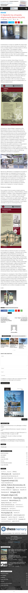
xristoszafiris (4, 19)
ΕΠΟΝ (3, 487)
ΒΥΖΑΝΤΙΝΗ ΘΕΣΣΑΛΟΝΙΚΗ (6, 462)
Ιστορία (15, 492)
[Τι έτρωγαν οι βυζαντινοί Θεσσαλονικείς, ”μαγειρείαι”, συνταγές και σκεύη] (4, 557)
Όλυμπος (9, 471)
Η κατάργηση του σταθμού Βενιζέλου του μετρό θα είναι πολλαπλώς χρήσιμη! (14, 346)
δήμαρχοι (4, 517)
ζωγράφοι (21, 517)
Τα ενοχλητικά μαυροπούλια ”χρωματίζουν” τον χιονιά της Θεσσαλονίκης (22, 346)
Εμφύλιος (16, 489)
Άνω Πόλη (3, 471)
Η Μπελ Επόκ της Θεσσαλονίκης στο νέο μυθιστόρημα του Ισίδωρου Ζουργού (14, 426)
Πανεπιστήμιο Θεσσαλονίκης (7, 506)
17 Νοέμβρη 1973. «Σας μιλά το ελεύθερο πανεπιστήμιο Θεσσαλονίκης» (11, 437)
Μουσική (15, 502)
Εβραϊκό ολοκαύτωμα (21, 487)
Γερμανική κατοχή (9, 480)
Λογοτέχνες (20, 498)
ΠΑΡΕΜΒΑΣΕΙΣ (6, 11)
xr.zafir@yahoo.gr (16, 542)
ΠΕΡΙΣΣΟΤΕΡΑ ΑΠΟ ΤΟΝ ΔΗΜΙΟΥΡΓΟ (18, 336)
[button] (26, 8)
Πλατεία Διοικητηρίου (19, 506)
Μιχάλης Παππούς (6, 502)
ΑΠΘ (14, 471)
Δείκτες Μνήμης (8, 307)
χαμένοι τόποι (15, 521)
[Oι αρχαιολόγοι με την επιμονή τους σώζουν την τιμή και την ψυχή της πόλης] (5, 341)
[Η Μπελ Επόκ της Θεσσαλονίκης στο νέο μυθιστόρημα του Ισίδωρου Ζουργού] (4, 551)
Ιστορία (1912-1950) (4, 459)
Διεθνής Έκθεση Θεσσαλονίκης (13, 485)
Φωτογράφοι (6, 513)
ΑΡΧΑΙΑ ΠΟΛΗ (3, 343)
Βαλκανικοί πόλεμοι (7, 478)
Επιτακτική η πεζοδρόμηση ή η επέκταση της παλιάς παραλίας (6, 320)
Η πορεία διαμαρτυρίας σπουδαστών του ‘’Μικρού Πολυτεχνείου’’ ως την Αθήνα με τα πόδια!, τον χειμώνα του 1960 (13, 433)
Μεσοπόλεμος (14, 500)
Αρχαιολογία (16, 474)
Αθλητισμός (6, 474)
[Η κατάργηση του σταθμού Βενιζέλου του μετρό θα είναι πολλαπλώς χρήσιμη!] (14, 341)
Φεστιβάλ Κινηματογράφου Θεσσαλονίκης (10, 510)
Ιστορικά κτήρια (9, 495)
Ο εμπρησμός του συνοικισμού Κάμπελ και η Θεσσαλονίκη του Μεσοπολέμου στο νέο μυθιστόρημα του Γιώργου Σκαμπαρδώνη (13, 440)
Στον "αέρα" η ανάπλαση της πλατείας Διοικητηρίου (21, 319)
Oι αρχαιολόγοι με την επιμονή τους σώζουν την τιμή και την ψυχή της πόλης (5, 346)
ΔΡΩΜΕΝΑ (21, 343)
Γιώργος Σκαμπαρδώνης (7, 482)
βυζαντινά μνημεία (6, 515)
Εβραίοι (10, 487)
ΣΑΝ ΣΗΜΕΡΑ (3, 455)
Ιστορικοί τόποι (15, 307)
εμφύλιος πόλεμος (12, 517)
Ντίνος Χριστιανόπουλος (7, 504)
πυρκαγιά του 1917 (12, 519)
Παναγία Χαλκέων (19, 504)
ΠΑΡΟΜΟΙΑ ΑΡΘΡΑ (6, 336)
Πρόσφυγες (4, 508)
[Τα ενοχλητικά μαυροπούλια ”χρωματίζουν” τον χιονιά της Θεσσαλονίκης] (23, 341)
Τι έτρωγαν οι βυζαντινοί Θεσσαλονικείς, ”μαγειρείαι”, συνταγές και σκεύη (13, 430)
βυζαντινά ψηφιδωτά (19, 515)
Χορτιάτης (16, 512)
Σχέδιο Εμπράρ (12, 508)
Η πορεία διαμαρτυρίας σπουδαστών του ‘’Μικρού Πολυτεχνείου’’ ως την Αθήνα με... (17, 563)
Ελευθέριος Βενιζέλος (6, 489)
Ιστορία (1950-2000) (4, 464)
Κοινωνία (2, 581)
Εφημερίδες (23, 489)
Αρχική (2, 11)
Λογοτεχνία (4, 500)
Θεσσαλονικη (5, 492)
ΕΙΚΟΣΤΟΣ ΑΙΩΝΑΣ (4, 453)
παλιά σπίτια (3, 519)
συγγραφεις (21, 519)
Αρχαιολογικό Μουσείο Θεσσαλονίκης (9, 476)
